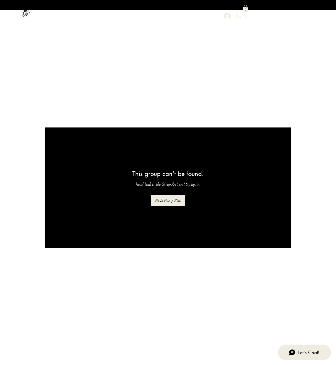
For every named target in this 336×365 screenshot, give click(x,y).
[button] (245, 8)
